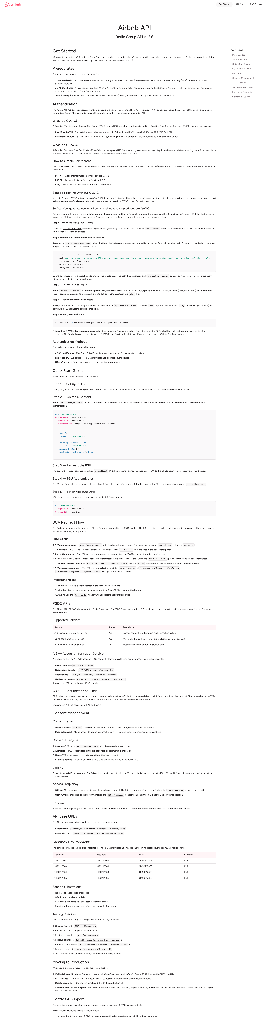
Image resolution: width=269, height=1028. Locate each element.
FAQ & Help (256, 4)
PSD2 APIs (237, 73)
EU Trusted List (178, 166)
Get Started (224, 4)
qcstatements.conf (72, 228)
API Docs (240, 4)
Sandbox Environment (243, 87)
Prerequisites (238, 55)
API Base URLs (239, 82)
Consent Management (243, 78)
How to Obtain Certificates (166, 334)
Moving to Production (242, 92)
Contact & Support (241, 96)
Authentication (239, 59)
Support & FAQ (82, 1016)
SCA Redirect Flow (241, 69)
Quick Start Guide (241, 64)
